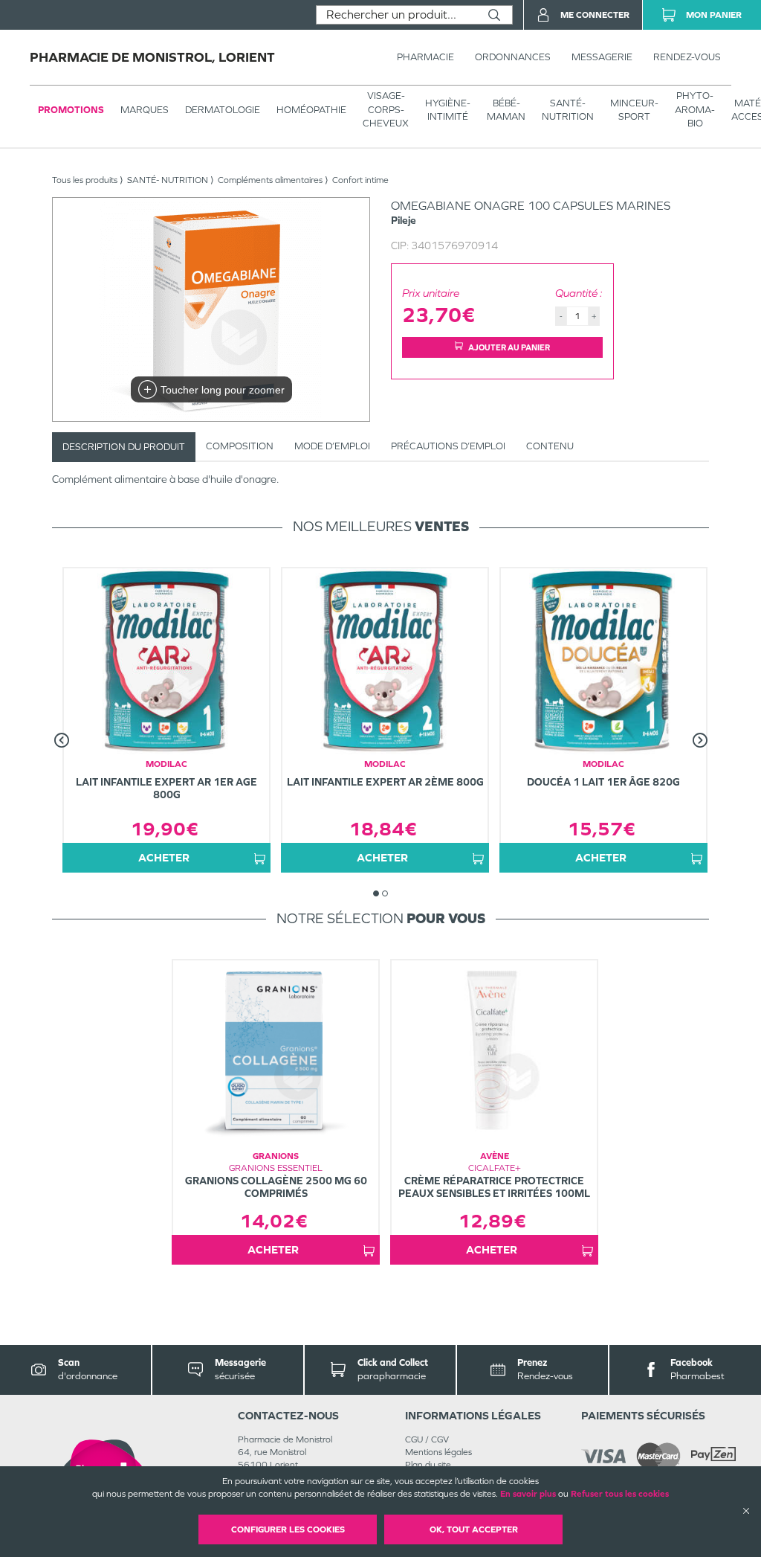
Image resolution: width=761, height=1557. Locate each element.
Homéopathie (311, 109)
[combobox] (396, 14)
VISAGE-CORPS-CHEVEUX (386, 109)
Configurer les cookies (288, 1529)
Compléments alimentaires (270, 180)
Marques (144, 109)
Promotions (71, 109)
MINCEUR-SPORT (634, 109)
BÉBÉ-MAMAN (506, 109)
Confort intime (360, 180)
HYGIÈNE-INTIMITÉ (447, 109)
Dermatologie (222, 109)
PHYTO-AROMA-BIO (695, 109)
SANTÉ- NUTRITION (568, 109)
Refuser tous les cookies (620, 1494)
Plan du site (428, 1465)
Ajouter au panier (509, 347)
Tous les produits (84, 180)
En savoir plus (528, 1494)
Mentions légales (438, 1452)
